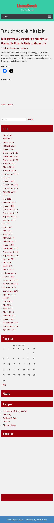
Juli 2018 (7, 195)
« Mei (3, 384)
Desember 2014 (10, 322)
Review (24, 48)
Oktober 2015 (9, 287)
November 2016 (10, 252)
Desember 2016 (10, 248)
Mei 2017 (7, 230)
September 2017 (10, 216)
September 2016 (10, 255)
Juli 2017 (7, 223)
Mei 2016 (7, 262)
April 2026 (7, 138)
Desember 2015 (10, 280)
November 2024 (10, 160)
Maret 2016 (8, 269)
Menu (5, 16)
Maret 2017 (8, 237)
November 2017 (10, 213)
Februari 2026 (9, 145)
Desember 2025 (10, 152)
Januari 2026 (8, 149)
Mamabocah (9, 497)
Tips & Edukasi (9, 425)
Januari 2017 (8, 244)
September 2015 (10, 290)
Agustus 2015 (9, 294)
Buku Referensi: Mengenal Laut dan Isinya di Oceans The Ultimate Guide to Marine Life (24, 40)
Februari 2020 (9, 170)
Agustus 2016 (9, 259)
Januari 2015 (8, 319)
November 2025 (10, 156)
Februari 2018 (9, 202)
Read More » (7, 104)
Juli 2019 (7, 177)
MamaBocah (27, 5)
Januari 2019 (8, 181)
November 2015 (10, 283)
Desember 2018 (10, 184)
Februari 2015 (9, 315)
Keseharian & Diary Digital (14, 411)
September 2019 (10, 174)
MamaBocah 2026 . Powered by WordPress (27, 519)
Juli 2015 (7, 298)
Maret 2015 (8, 312)
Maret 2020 (8, 167)
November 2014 (10, 326)
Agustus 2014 (9, 329)
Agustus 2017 (9, 220)
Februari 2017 (9, 241)
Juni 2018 (7, 198)
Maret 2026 (8, 142)
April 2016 (7, 266)
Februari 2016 (9, 273)
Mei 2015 (7, 305)
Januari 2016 (8, 276)
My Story (7, 414)
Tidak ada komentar (10, 48)
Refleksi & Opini (10, 418)
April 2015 (7, 308)
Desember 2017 (10, 209)
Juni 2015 (7, 301)
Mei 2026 (7, 135)
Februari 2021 (9, 163)
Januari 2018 (8, 206)
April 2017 (7, 234)
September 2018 (10, 188)
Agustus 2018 (9, 191)
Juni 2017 (7, 227)
